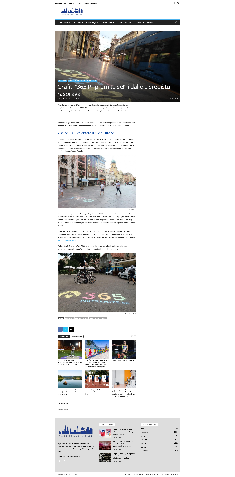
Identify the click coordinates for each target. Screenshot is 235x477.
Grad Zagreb (68, 28)
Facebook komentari (63, 409)
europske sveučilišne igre (73, 318)
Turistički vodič (125, 23)
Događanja (91, 23)
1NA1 (139, 23)
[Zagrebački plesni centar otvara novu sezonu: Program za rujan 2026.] (105, 433)
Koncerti (144, 440)
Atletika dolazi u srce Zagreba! (123, 360)
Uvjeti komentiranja (152, 474)
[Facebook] (174, 3)
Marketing (174, 474)
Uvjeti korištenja (138, 474)
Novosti (77, 23)
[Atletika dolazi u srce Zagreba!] (124, 349)
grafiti (85, 318)
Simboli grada (108, 23)
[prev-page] (132, 336)
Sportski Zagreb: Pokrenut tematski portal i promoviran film (96, 392)
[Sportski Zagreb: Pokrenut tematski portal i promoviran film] (97, 379)
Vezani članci (64, 336)
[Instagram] (178, 3)
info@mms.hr (75, 457)
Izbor (70, 81)
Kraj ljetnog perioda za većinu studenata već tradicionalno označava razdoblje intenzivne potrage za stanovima (123, 393)
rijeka (91, 318)
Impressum (165, 474)
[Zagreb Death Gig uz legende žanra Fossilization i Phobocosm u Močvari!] (105, 457)
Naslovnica (64, 23)
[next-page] (135, 336)
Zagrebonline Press (65, 99)
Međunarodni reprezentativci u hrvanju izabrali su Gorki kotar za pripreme (69, 392)
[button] (176, 22)
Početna (60, 28)
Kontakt (127, 474)
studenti (103, 318)
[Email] (71, 329)
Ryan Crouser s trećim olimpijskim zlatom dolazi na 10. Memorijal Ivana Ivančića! (70, 362)
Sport (83, 81)
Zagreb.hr (144, 451)
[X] (65, 329)
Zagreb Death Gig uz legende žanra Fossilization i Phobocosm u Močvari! (124, 456)
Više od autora (77, 336)
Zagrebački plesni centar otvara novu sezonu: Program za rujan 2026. (124, 432)
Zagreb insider (91, 81)
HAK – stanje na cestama (87, 3)
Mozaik (150, 23)
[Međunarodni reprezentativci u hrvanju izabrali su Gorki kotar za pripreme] (70, 379)
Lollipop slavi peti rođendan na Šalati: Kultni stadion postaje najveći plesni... (124, 444)
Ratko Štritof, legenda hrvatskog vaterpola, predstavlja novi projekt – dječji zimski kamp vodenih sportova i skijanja (97, 363)
